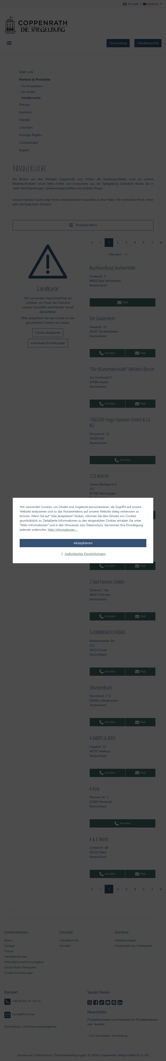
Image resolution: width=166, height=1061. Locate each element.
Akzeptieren (83, 543)
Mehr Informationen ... (62, 530)
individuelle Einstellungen (85, 554)
